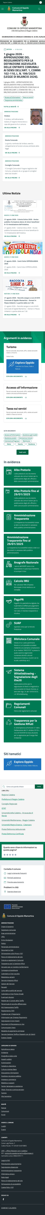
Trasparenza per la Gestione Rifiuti (13, 963)
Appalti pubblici (6, 1059)
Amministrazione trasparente (11, 1170)
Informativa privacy (8, 1174)
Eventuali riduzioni (7, 997)
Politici (3, 943)
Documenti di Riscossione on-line (12, 1024)
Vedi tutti (22, 452)
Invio (39, 786)
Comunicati (5, 1111)
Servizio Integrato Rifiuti (9, 980)
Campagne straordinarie (9, 970)
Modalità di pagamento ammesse (12, 1031)
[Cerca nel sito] (39, 9)
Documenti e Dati (7, 950)
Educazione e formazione (10, 1072)
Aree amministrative (8, 933)
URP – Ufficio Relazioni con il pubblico (14, 1150)
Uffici (3, 936)
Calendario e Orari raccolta (10, 973)
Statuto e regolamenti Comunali (12, 960)
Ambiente (4, 1052)
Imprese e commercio (8, 1079)
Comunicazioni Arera (8, 1027)
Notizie (3, 1108)
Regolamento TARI (7, 1010)
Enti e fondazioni (7, 940)
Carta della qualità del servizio (11, 990)
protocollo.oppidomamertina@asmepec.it (19, 1153)
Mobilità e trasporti (7, 1083)
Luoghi (3, 1126)
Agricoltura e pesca (7, 1049)
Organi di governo (7, 926)
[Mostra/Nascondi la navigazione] (2, 9)
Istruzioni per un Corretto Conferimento (14, 967)
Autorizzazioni (6, 1062)
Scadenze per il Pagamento (10, 1014)
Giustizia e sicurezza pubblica (11, 1076)
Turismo (3, 1093)
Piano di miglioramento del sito (12, 957)
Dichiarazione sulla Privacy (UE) (12, 953)
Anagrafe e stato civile (9, 1056)
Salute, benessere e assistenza (12, 1086)
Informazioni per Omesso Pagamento (14, 1017)
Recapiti (4, 987)
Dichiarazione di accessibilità (11, 1184)
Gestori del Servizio (7, 983)
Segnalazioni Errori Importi (10, 1021)
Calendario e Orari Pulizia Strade (12, 994)
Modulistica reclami (8, 977)
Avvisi (3, 1114)
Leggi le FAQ (5, 1160)
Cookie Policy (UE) (7, 1187)
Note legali (5, 1177)
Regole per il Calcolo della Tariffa (12, 1000)
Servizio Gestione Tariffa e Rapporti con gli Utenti (18, 1034)
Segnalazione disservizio (9, 1167)
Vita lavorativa (6, 1096)
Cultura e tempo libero (9, 1069)
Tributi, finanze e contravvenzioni (12, 1089)
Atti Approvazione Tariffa (9, 1007)
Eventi (3, 1129)
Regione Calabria (7, 2)
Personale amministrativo (10, 946)
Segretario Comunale (8, 930)
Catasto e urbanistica (8, 1066)
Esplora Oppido (6, 1037)
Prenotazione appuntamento (11, 1164)
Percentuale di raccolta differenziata (13, 1004)
